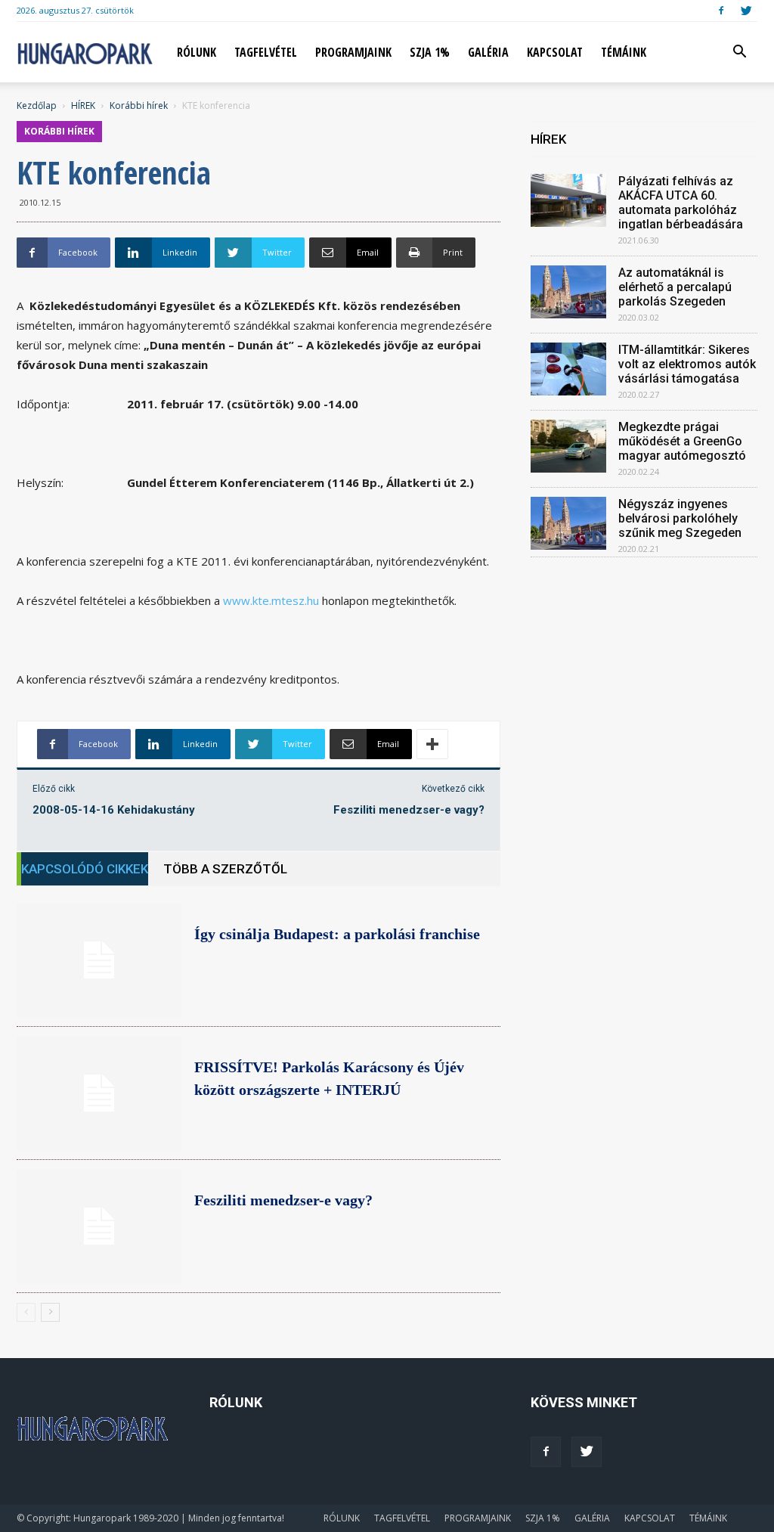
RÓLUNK (196, 52)
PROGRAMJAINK (353, 52)
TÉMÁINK (623, 52)
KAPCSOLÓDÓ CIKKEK (84, 868)
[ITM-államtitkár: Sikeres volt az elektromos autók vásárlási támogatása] (568, 369)
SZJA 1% (430, 52)
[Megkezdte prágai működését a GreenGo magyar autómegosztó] (568, 446)
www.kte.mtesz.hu (271, 600)
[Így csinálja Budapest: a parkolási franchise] (99, 960)
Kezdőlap (37, 105)
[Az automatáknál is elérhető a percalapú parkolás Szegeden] (568, 291)
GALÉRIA (488, 52)
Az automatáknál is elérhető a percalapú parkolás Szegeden (675, 287)
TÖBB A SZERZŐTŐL (225, 868)
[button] (739, 53)
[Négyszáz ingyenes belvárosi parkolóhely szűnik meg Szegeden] (568, 523)
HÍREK (83, 105)
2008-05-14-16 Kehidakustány (114, 810)
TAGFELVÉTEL (265, 52)
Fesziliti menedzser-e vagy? (409, 810)
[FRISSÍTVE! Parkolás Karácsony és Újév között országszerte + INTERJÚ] (99, 1093)
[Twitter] (746, 10)
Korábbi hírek (139, 105)
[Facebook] (721, 10)
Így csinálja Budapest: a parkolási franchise (337, 934)
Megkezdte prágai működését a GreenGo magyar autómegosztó (682, 441)
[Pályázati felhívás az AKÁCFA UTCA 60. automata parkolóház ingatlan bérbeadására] (568, 200)
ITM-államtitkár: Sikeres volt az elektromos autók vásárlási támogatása (687, 364)
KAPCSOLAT (555, 52)
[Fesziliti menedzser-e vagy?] (99, 1226)
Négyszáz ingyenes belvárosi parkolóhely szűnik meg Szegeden (679, 518)
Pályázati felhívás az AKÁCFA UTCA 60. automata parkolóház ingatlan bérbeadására (680, 202)
